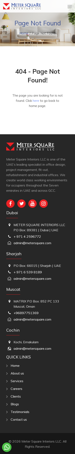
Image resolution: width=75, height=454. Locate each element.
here (36, 101)
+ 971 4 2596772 (27, 236)
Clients (16, 396)
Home (23, 33)
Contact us (19, 419)
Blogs (15, 404)
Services (17, 381)
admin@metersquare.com (32, 243)
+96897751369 (26, 313)
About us (17, 373)
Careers (16, 389)
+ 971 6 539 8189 (28, 272)
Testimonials (20, 412)
